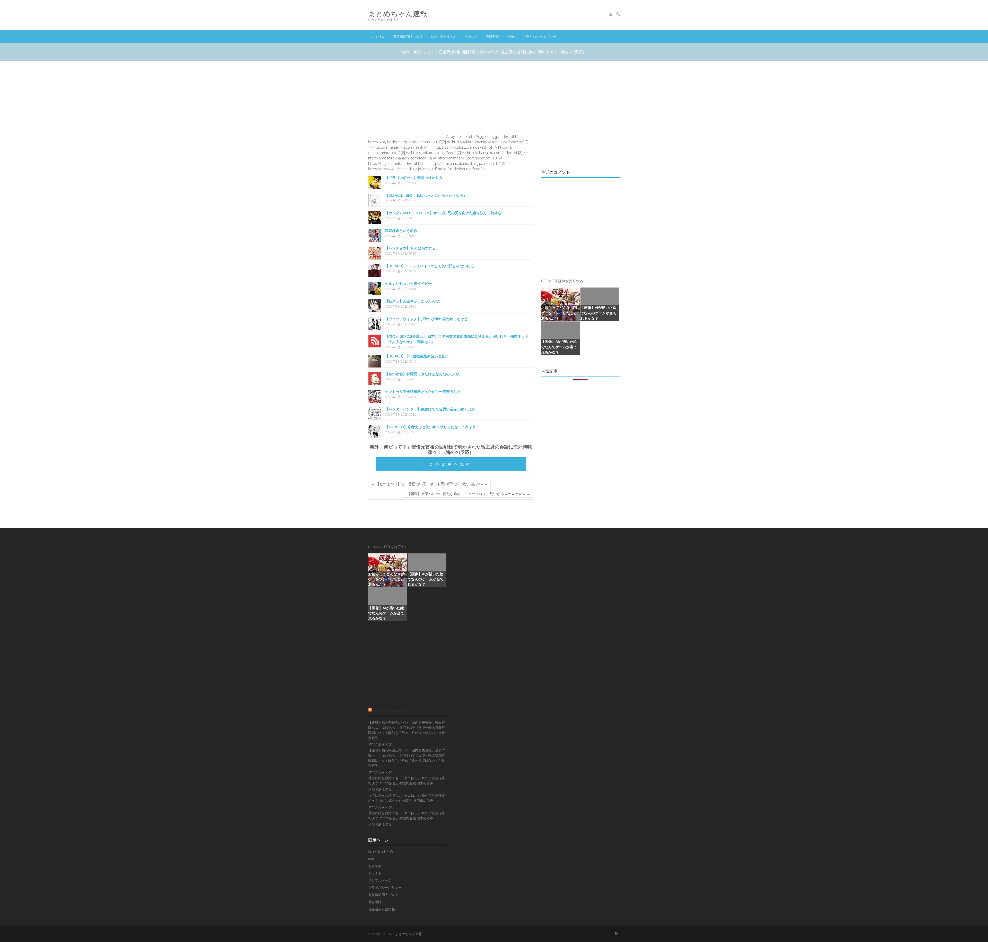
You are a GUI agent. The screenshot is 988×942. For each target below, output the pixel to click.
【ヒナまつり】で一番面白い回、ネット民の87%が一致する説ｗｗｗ (429, 483)
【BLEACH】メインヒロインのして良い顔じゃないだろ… (431, 265)
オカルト (471, 36)
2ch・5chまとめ (444, 36)
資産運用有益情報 (381, 909)
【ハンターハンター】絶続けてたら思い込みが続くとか (430, 409)
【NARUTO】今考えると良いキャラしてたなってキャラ (430, 426)
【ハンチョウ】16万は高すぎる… (412, 248)
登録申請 (492, 36)
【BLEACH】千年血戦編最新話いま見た (417, 356)
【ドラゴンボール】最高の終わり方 (414, 177)
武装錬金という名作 (401, 230)
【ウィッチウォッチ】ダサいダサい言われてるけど (426, 318)
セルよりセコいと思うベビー (408, 283)
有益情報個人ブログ (408, 36)
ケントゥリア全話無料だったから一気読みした (423, 391)
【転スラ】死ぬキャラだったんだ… (413, 301)
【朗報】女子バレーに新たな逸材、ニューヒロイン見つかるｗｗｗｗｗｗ (468, 493)
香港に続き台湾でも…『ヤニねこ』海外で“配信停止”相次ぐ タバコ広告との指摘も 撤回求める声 (407, 780)
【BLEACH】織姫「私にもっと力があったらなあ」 (426, 195)
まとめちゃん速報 (397, 13)
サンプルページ (380, 880)
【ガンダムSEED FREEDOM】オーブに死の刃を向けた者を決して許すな (443, 212)
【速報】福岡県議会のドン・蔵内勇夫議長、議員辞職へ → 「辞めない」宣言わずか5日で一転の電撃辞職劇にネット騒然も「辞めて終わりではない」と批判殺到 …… (406, 730)
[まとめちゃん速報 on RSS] (610, 14)
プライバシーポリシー (539, 36)
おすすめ (378, 36)
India (511, 36)
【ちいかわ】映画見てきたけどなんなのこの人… (424, 373)
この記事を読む (450, 464)
